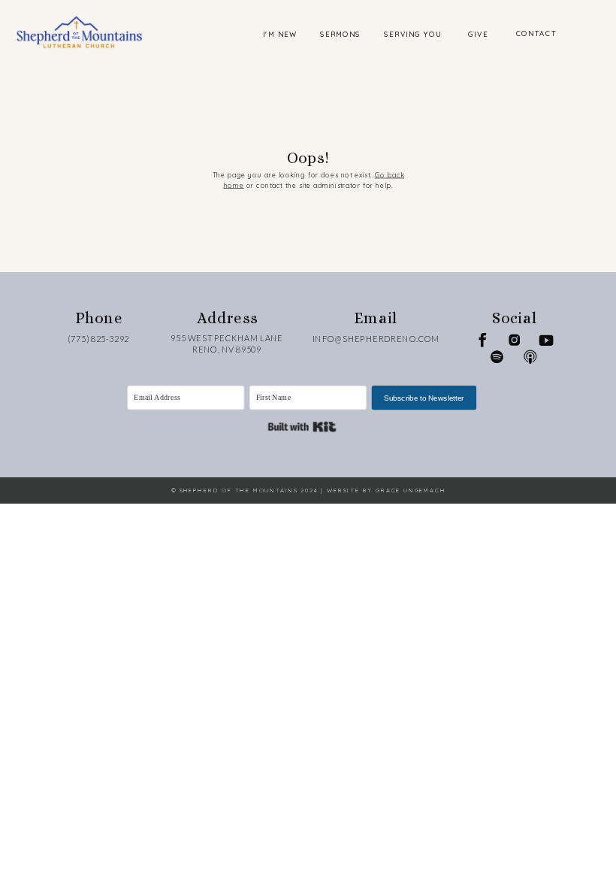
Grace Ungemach (410, 491)
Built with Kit (301, 427)
